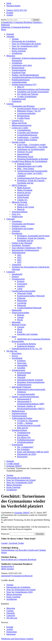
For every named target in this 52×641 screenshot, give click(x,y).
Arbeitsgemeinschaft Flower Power (32, 178)
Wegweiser (21, 363)
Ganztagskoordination (26, 113)
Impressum (11, 634)
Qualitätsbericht (23, 432)
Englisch (20, 281)
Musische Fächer (19, 324)
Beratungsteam (18, 68)
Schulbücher (17, 53)
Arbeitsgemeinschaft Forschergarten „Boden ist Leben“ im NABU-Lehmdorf (32, 173)
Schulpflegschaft (19, 99)
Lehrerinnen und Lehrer (22, 65)
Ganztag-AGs (17, 120)
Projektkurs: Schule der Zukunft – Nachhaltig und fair (31, 181)
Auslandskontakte (19, 82)
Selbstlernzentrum (19, 413)
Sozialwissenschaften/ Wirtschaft (31, 296)
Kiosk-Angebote (19, 51)
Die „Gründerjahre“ (25, 447)
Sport (14, 336)
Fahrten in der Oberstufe (22, 243)
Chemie (20, 317)
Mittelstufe (21, 375)
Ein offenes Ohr (24, 437)
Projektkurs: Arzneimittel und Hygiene (33, 236)
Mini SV (20, 87)
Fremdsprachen (18, 279)
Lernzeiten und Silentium (27, 132)
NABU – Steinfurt (25, 423)
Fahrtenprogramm (19, 416)
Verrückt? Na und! (25, 152)
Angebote (16, 231)
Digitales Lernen (19, 226)
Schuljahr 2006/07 (22, 512)
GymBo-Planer (23, 118)
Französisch (22, 284)
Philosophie (22, 300)
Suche (3, 20)
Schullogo (21, 360)
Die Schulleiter (23, 449)
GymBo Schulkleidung (27, 96)
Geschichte (21, 303)
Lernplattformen (24, 130)
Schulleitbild (17, 358)
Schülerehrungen (24, 384)
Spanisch (21, 286)
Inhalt (8, 3)
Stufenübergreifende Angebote (30, 380)
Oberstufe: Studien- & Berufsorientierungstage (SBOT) (31, 407)
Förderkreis (16, 101)
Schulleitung (17, 63)
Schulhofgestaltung (25, 442)
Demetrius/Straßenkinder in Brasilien (32, 159)
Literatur (20, 327)
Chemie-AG (22, 200)
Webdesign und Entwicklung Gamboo (17, 639)
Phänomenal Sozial (25, 156)
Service (15, 356)
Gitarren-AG (22, 204)
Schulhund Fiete (18, 72)
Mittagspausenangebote (21, 125)
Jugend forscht (23, 195)
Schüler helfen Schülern (27, 140)
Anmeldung (17, 221)
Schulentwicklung (19, 430)
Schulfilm (21, 368)
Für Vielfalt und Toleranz (27, 94)
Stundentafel (17, 274)
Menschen (10, 56)
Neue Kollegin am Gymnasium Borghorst (18, 559)
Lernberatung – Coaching (28, 137)
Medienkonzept (18, 411)
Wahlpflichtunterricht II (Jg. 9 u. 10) (27, 348)
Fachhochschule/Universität (28, 425)
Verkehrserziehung (19, 212)
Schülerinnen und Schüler (22, 228)
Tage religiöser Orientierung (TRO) (27, 248)
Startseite (10, 34)
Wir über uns (11, 351)
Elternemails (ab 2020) (26, 454)
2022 (19, 257)
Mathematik (17, 310)
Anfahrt (9, 15)
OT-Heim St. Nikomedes (27, 420)
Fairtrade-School (24, 164)
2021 (19, 255)
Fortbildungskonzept (25, 440)
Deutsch (15, 276)
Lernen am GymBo (20, 128)
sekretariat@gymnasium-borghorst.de (17, 576)
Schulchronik (17, 444)
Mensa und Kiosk (19, 123)
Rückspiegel (22, 456)
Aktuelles (10, 36)
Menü (3, 29)
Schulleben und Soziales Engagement (33, 92)
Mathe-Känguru (24, 188)
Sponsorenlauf (23, 154)
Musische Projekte (19, 202)
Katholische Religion (26, 346)
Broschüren (16, 353)
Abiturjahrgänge (18, 252)
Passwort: (5, 534)
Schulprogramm (18, 370)
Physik (20, 320)
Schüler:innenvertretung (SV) (24, 84)
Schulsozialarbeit (19, 70)
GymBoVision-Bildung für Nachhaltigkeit (29, 161)
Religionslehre (18, 341)
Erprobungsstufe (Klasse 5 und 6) (31, 108)
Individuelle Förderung (21, 387)
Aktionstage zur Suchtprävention (31, 149)
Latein (19, 288)
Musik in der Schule (25, 207)
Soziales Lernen (18, 142)
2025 (19, 262)
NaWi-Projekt (23, 197)
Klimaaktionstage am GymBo (29, 166)
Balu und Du (22, 428)
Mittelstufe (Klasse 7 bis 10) (29, 111)
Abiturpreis (16, 264)
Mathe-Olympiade (24, 190)
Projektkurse (17, 233)
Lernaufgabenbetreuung (27, 135)
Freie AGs (16, 214)
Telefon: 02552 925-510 (16, 10)
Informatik (16, 322)
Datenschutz (11, 632)
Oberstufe (10, 219)
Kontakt (9, 12)
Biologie (20, 315)
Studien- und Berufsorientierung (25, 75)
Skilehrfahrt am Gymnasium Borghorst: (33, 339)
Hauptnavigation (13, 6)
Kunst (19, 332)
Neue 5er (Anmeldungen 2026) (25, 46)
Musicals (21, 209)
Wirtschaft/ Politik (24, 293)
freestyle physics (24, 192)
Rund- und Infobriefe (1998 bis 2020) (33, 452)
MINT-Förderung (19, 185)
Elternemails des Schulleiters (24, 41)
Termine (15, 39)
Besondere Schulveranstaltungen (31, 382)
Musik (19, 329)
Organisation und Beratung (23, 106)
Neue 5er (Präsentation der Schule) (26, 44)
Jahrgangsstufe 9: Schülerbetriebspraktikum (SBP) (30, 402)
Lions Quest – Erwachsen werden (31, 144)
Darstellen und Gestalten (27, 334)
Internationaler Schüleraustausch (25, 250)
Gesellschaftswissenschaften (23, 291)
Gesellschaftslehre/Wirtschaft (29, 308)
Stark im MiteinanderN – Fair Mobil (32, 147)
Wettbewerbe (17, 216)
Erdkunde (21, 298)
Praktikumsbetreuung (21, 80)
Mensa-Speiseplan (19, 48)
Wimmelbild (22, 365)
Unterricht (10, 272)
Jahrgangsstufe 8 (24, 399)
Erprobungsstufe (24, 372)
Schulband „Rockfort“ (21, 245)
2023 (19, 260)
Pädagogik (21, 305)
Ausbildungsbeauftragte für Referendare (28, 77)
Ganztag (9, 104)
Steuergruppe (22, 435)
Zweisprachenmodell (26, 394)
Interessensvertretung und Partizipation (33, 89)
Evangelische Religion (26, 344)
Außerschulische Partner (22, 418)
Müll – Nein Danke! (25, 168)
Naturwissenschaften (20, 312)
